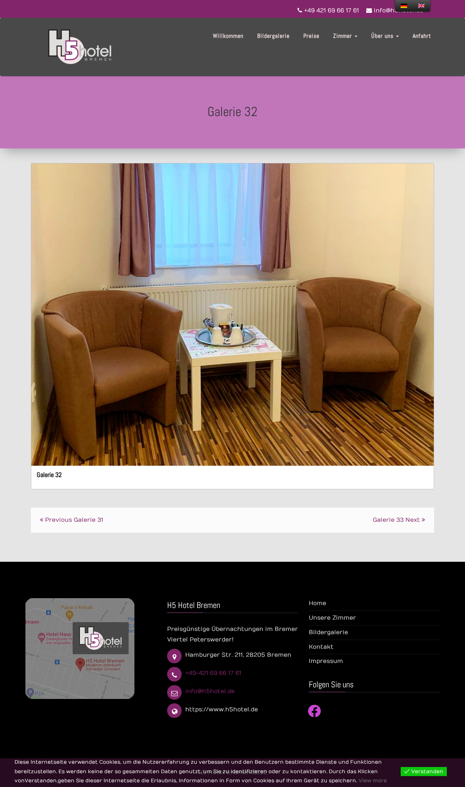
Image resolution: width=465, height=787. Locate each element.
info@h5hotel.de (210, 691)
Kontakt (321, 647)
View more (373, 781)
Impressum (326, 661)
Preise (311, 36)
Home (317, 603)
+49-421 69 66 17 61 (213, 673)
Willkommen (228, 36)
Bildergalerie (273, 36)
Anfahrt (422, 36)
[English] (421, 6)
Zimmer (343, 36)
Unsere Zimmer (332, 618)
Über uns (383, 36)
